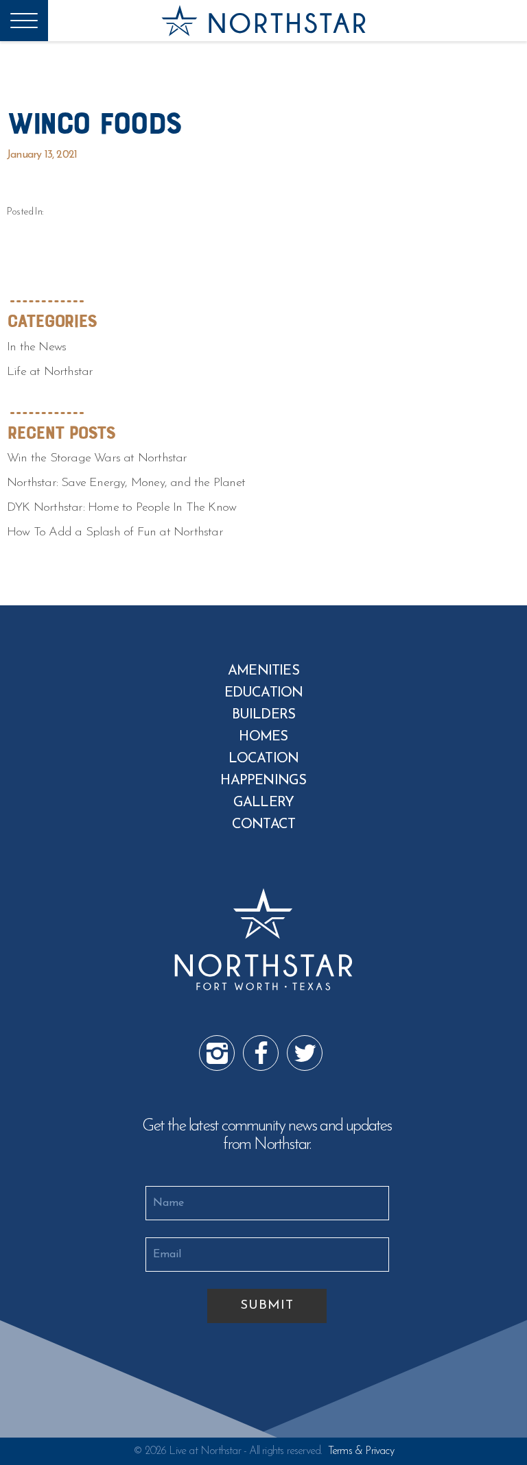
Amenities (263, 671)
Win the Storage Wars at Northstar (97, 458)
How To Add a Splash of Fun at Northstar (115, 532)
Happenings (263, 781)
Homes (263, 737)
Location (264, 759)
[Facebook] (260, 1052)
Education (263, 693)
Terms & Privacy (361, 1451)
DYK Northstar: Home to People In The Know (121, 508)
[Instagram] (216, 1052)
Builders (264, 715)
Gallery (263, 803)
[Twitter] (304, 1052)
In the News (36, 347)
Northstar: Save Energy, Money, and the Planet (126, 483)
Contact (263, 825)
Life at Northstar (50, 372)
